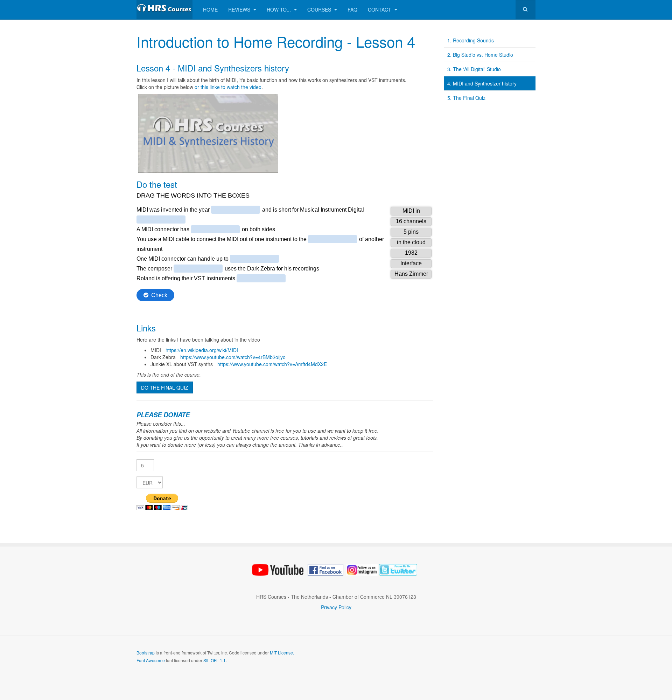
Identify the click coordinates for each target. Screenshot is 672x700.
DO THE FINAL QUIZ (164, 387)
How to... (279, 9)
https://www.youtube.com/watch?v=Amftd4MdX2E (272, 364)
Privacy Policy (336, 607)
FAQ (352, 9)
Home (210, 9)
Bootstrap (145, 653)
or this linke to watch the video (228, 86)
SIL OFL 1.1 (214, 660)
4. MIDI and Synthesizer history (482, 83)
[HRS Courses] (164, 9)
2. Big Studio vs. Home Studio (480, 54)
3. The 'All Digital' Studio (474, 69)
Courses (319, 9)
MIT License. (282, 653)
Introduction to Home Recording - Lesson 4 (275, 41)
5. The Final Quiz (466, 97)
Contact (380, 9)
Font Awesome (150, 660)
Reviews (240, 9)
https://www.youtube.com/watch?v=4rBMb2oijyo (233, 357)
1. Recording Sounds (470, 40)
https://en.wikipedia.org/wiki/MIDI (202, 350)
